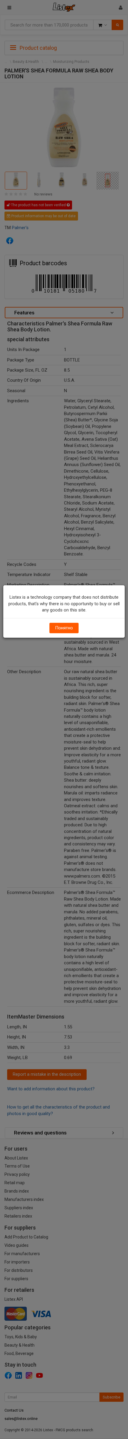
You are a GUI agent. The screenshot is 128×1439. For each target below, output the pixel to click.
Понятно (64, 628)
